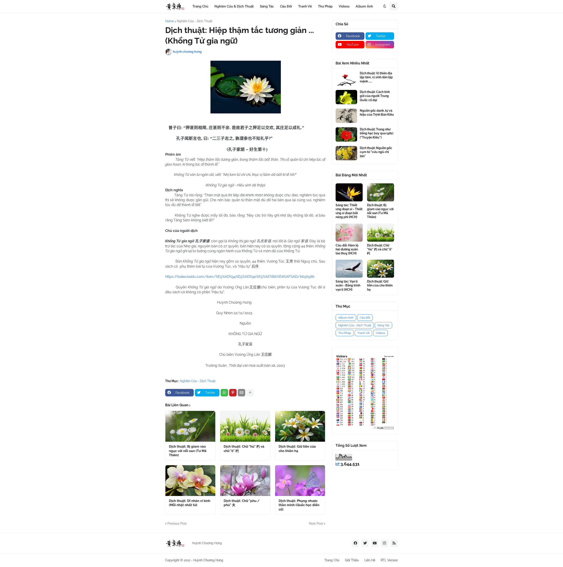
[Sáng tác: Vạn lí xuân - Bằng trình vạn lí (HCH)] (349, 269)
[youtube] (374, 543)
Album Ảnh (345, 317)
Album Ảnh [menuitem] (364, 6)
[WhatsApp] (224, 392)
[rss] (394, 543)
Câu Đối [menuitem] (286, 6)
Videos (380, 333)
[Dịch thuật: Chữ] (245, 426)
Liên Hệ (369, 560)
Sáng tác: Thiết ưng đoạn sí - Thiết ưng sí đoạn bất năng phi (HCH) (349, 211)
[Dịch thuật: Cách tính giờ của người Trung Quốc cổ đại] (346, 97)
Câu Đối (365, 317)
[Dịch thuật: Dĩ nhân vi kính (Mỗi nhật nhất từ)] (190, 480)
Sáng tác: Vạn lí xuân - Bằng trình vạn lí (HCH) (348, 285)
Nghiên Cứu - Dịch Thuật (194, 21)
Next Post (316, 523)
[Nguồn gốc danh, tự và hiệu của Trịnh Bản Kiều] (346, 116)
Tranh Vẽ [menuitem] (305, 6)
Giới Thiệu (352, 560)
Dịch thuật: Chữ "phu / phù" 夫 (242, 503)
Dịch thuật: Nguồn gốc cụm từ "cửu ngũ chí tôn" (376, 152)
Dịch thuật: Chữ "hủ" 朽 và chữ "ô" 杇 (244, 449)
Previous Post (177, 523)
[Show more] (250, 392)
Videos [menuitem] (344, 6)
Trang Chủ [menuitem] (200, 6)
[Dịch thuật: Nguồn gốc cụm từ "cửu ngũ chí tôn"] (346, 153)
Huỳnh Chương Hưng (208, 560)
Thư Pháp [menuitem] (325, 6)
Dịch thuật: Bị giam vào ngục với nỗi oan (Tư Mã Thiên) (188, 451)
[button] (384, 6)
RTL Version (389, 560)
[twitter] (365, 543)
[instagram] (384, 543)
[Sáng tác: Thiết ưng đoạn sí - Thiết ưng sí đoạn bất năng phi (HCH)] (349, 192)
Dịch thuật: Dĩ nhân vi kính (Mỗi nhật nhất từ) (189, 503)
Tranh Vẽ (363, 333)
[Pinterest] (233, 392)
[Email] (241, 392)
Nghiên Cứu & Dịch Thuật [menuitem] (234, 6)
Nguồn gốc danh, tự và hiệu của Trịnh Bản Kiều (377, 112)
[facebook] (355, 543)
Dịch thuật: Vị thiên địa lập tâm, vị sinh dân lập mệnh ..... (376, 77)
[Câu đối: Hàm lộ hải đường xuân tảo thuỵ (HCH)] (349, 233)
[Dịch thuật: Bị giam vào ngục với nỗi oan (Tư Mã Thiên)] (190, 426)
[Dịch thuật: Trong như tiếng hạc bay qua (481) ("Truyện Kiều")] (346, 134)
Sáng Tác (383, 325)
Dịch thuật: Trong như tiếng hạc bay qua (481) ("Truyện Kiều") (376, 133)
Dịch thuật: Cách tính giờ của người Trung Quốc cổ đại (375, 96)
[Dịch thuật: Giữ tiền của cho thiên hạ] (300, 426)
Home (169, 21)
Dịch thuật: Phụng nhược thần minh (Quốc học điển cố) (299, 505)
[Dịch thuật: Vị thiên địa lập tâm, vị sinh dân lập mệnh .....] (346, 78)
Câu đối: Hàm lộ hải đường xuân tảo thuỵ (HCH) (347, 249)
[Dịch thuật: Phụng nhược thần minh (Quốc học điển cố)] (300, 480)
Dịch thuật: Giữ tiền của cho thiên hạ (297, 449)
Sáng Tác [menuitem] (267, 6)
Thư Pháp (344, 333)
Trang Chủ (331, 560)
